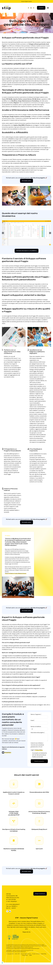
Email (32, 720)
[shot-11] (26, 233)
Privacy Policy (39, 750)
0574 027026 (12, 899)
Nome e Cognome (36, 714)
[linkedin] (31, 7)
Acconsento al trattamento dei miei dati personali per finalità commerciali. (39, 755)
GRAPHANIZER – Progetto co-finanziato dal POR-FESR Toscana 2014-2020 (19, 950)
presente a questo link (29, 947)
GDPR (30, 955)
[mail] (33, 7)
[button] (3, 233)
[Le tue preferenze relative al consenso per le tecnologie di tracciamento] (2, 963)
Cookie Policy (43, 953)
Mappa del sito (27, 932)
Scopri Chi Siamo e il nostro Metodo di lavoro (15, 573)
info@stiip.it (8, 752)
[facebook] (28, 7)
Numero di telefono (36, 726)
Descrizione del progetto (38, 732)
